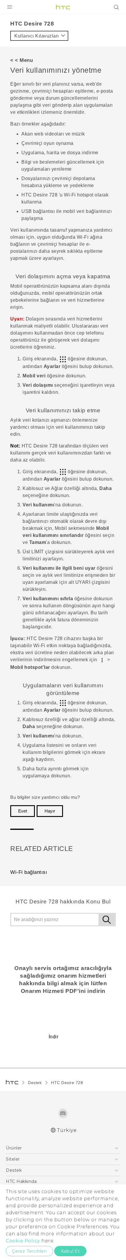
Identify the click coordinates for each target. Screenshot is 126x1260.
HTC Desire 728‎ (67, 1082)
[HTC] (63, 7)
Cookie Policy (23, 1241)
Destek (35, 1082)
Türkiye (67, 1130)
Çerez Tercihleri (29, 1251)
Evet (22, 811)
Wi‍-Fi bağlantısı (28, 872)
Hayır (50, 811)
